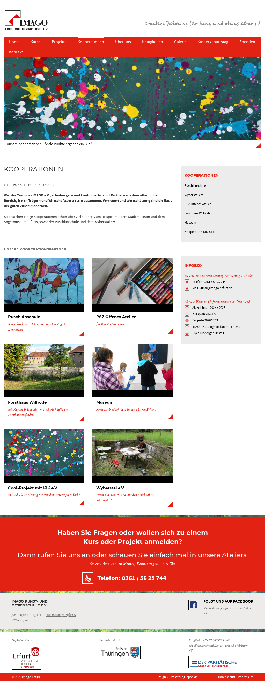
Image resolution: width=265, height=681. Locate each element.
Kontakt (16, 52)
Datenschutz (226, 677)
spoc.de (192, 677)
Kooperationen (91, 42)
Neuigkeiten (152, 42)
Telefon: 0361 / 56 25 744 (208, 281)
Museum (190, 222)
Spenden (247, 42)
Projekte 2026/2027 (205, 320)
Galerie (180, 42)
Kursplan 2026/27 (204, 314)
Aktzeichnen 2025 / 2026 (208, 307)
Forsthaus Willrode (197, 213)
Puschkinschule (195, 185)
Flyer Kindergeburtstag (208, 333)
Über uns (123, 42)
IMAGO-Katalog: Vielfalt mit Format (216, 327)
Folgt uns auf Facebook (228, 601)
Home (14, 42)
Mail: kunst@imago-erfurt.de (212, 288)
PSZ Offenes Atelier (198, 204)
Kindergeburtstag (213, 42)
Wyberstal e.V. (194, 195)
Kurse (36, 42)
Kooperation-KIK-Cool (200, 232)
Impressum (245, 677)
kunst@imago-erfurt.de (61, 615)
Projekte (59, 42)
